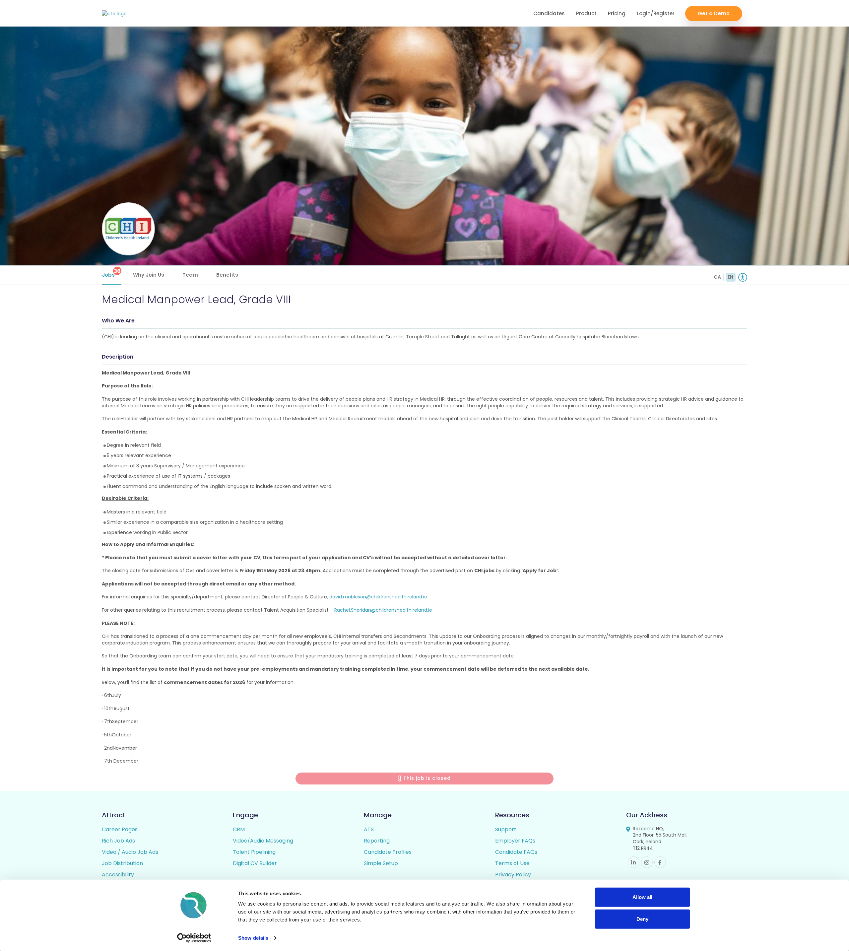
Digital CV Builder (255, 863)
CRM (239, 829)
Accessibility (118, 874)
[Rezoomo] (114, 13)
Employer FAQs (515, 841)
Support (505, 829)
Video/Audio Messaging (263, 841)
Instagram (647, 862)
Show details (253, 938)
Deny (642, 918)
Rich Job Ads (118, 841)
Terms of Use (512, 863)
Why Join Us (148, 274)
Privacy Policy (513, 874)
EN (730, 277)
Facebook (660, 862)
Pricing (616, 13)
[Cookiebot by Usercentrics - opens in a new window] (194, 938)
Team (190, 274)
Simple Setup (381, 863)
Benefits (227, 274)
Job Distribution (122, 863)
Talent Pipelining (254, 852)
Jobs (111, 272)
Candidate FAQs (516, 852)
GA (717, 277)
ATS (369, 829)
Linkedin (633, 862)
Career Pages (120, 829)
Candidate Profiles (388, 852)
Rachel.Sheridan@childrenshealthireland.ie (383, 610)
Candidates (549, 13)
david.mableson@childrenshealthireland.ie (378, 596)
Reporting (377, 841)
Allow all (642, 897)
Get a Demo (714, 13)
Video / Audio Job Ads (130, 852)
